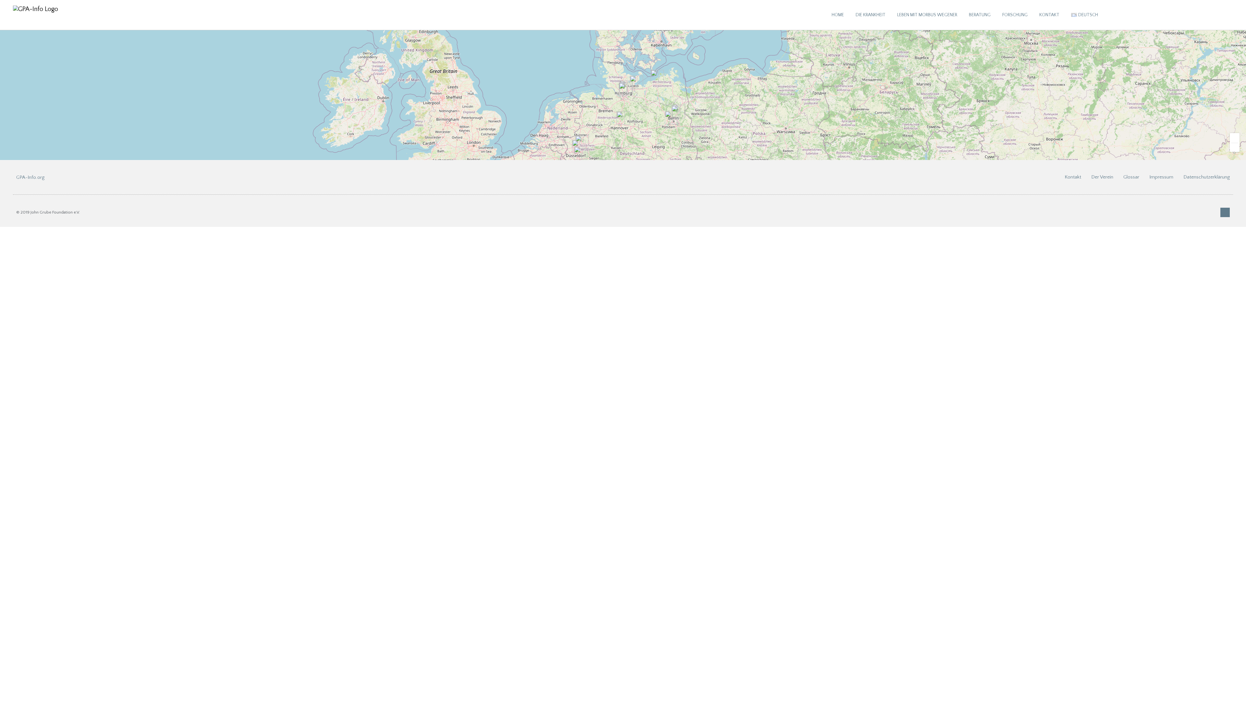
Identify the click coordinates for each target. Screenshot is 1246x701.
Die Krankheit (871, 15)
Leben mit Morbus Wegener (927, 15)
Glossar (1131, 177)
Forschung (1015, 15)
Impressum (1161, 177)
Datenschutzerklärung (1206, 177)
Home (838, 15)
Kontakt (1049, 15)
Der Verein (1102, 177)
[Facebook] (1225, 212)
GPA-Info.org (30, 177)
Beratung (980, 15)
